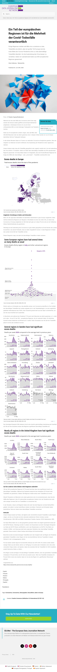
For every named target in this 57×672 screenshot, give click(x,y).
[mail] (34, 646)
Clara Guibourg (13, 63)
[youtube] (30, 646)
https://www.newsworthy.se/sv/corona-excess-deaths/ (17, 564)
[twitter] (22, 646)
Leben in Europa (38, 592)
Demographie (23, 592)
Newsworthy (21, 63)
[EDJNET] (12, 4)
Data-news (9, 17)
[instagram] (26, 646)
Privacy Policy (5, 654)
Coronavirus (8, 592)
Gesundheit (31, 592)
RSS (13, 654)
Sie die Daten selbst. (50, 130)
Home (4, 17)
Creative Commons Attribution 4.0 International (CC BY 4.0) (28, 598)
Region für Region (45, 128)
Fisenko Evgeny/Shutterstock (16, 117)
